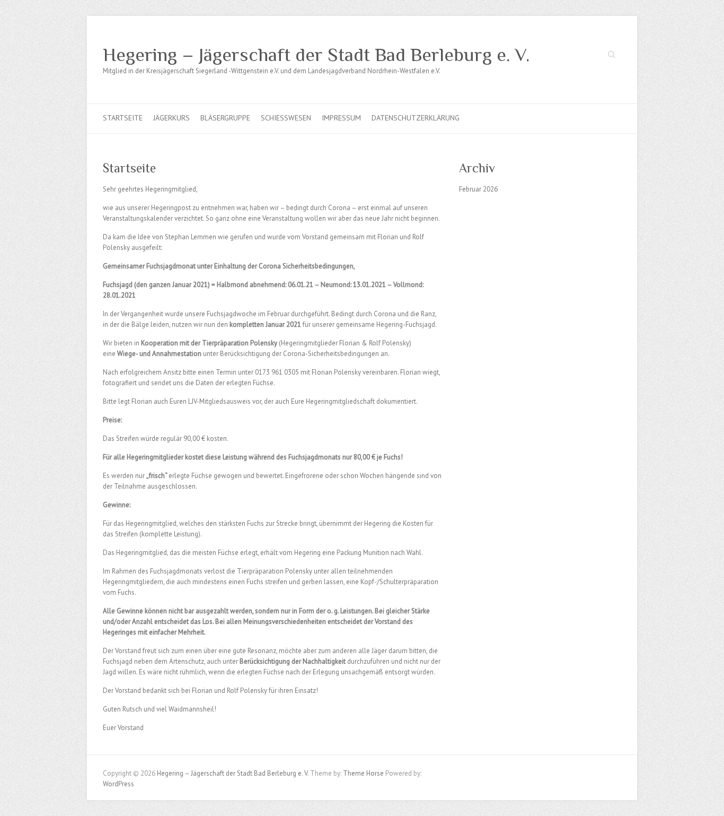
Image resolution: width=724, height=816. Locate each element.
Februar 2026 (478, 189)
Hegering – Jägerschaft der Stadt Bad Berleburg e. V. (316, 54)
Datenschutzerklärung (416, 118)
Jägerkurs (171, 118)
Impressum (341, 118)
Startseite (123, 118)
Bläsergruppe (225, 118)
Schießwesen (286, 118)
